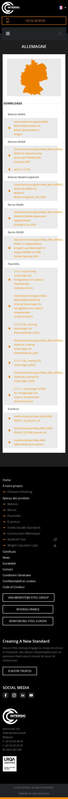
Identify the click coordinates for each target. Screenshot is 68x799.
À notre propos (13, 486)
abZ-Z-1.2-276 (22, 169)
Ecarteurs (13, 522)
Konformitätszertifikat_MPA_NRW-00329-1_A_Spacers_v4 (33, 418)
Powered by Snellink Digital (34, 793)
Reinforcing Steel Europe (28, 621)
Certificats (9, 552)
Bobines (12, 504)
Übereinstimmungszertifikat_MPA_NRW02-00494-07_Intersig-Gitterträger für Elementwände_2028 (36, 347)
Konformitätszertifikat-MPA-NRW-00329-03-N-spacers (30, 442)
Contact (8, 569)
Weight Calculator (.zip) (22, 545)
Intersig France (27, 609)
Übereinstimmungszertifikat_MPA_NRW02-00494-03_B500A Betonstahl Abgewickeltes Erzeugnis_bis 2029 (36, 218)
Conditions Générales (17, 575)
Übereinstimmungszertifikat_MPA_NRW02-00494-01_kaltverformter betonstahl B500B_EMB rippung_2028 (36, 155)
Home (7, 480)
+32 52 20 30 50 (35, 21)
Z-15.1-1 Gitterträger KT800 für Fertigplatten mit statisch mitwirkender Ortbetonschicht (30, 395)
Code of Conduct (14, 587)
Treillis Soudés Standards (24, 527)
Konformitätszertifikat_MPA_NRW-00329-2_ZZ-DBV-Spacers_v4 (33, 430)
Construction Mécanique (23, 533)
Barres (11, 510)
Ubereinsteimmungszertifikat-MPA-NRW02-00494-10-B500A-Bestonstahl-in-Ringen (31, 128)
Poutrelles (14, 516)
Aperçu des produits (16, 498)
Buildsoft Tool (16, 539)
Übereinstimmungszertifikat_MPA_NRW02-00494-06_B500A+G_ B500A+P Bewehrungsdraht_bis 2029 (36, 191)
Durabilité (9, 563)
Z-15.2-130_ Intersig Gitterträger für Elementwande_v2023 (26, 328)
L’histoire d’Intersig (19, 492)
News (6, 557)
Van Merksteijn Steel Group (28, 597)
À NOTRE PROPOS (19, 671)
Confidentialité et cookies (19, 581)
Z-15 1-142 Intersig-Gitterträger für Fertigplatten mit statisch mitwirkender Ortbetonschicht (28, 280)
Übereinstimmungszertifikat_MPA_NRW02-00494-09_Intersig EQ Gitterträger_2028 (36, 377)
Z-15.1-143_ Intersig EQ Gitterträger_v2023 (27, 363)
